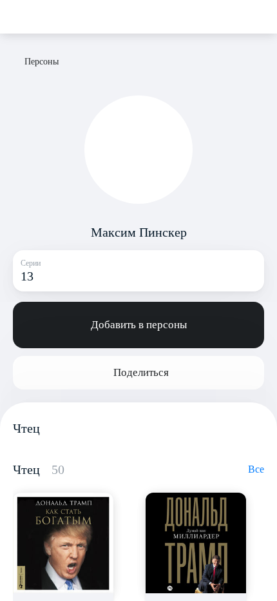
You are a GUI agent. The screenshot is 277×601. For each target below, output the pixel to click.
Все (256, 469)
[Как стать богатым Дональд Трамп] (63, 543)
